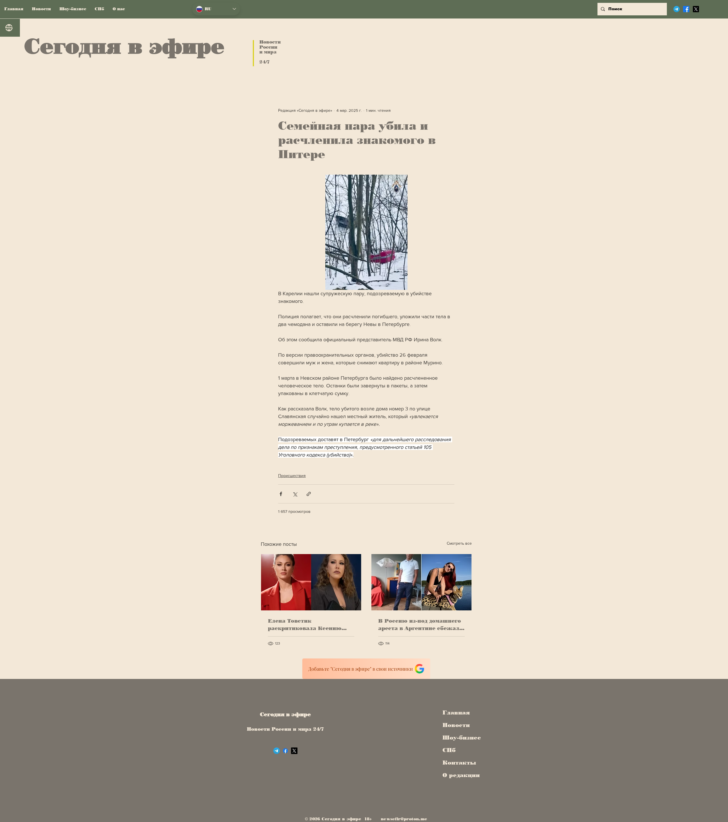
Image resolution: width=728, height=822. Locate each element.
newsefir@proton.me (404, 819)
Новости (456, 725)
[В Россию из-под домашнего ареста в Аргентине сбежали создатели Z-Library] (421, 582)
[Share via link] (308, 494)
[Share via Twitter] (294, 494)
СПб (449, 750)
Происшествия (292, 475)
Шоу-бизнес (459, 737)
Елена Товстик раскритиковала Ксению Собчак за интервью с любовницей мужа (305, 625)
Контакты (459, 762)
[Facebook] (686, 9)
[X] (696, 9)
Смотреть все (459, 543)
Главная (456, 712)
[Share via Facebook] (281, 494)
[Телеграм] (676, 9)
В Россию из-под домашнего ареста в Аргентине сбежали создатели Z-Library (420, 625)
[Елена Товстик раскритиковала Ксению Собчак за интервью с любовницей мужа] (311, 582)
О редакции (459, 775)
